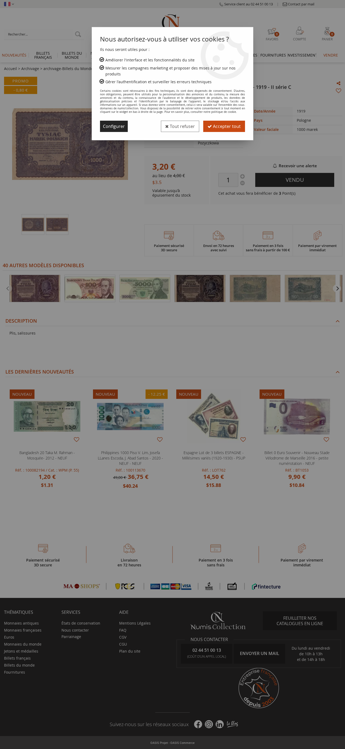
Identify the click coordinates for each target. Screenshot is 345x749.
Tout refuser (182, 126)
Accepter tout (226, 126)
